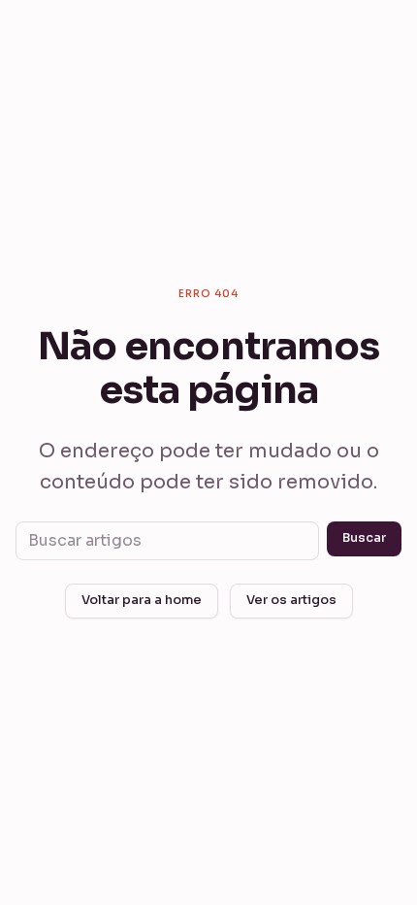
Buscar (364, 538)
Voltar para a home (141, 600)
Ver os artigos (291, 600)
